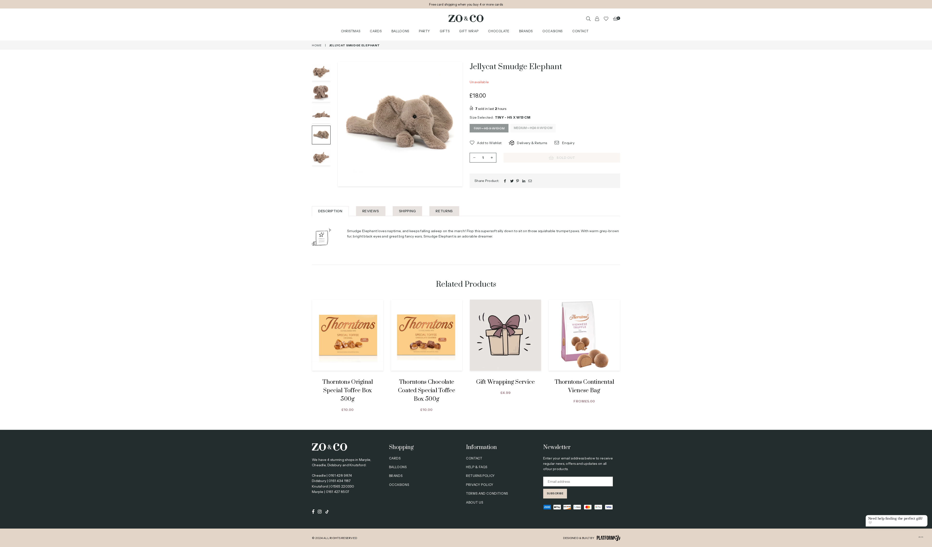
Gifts (444, 31)
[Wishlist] (606, 18)
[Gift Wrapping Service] (505, 335)
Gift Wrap (468, 31)
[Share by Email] (530, 180)
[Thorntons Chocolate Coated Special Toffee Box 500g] (426, 335)
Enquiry (567, 143)
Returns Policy (480, 476)
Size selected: (500, 117)
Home (317, 45)
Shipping (407, 211)
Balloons (400, 31)
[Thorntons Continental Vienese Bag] (584, 335)
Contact (580, 31)
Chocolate (498, 31)
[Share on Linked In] (524, 180)
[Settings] (597, 18)
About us (474, 502)
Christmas (350, 31)
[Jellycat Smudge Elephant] (321, 71)
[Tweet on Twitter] (512, 180)
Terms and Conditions (487, 493)
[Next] (455, 124)
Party (424, 31)
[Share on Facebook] (506, 180)
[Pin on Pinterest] (518, 180)
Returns (444, 211)
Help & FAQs (476, 467)
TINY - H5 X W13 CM (489, 128)
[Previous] (344, 124)
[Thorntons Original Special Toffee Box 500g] (347, 335)
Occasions (552, 31)
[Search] (588, 18)
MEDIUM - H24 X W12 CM (533, 128)
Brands (526, 31)
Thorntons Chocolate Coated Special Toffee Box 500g (426, 390)
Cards (376, 31)
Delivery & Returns (532, 143)
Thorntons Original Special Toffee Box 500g (347, 390)
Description (330, 211)
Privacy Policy (479, 485)
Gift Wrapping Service (505, 382)
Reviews (370, 211)
